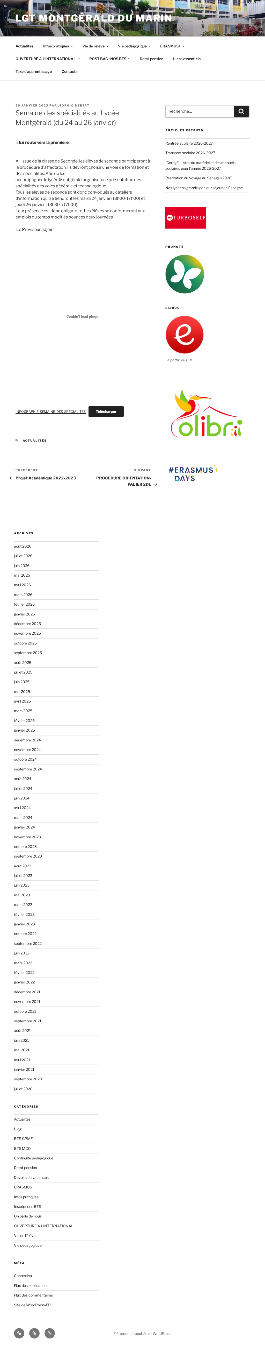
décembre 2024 (27, 740)
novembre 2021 (27, 1001)
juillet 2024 (23, 788)
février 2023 (24, 914)
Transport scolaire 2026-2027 (190, 153)
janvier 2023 (24, 924)
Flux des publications (31, 1285)
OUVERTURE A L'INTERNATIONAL (43, 1226)
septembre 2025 (28, 652)
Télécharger (106, 411)
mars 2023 (23, 904)
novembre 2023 (27, 837)
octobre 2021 (25, 1011)
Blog (17, 1129)
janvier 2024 (24, 827)
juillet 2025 (23, 672)
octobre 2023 (25, 846)
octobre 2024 (25, 759)
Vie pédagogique (132, 46)
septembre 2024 (28, 769)
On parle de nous (28, 1216)
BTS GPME (23, 1138)
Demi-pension (151, 58)
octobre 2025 (25, 643)
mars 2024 (23, 817)
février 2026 (24, 604)
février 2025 (24, 720)
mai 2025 (22, 691)
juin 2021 (21, 1040)
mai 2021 (22, 1050)
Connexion (23, 1275)
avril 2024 (22, 807)
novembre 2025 (27, 633)
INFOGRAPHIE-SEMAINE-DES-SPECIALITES (51, 412)
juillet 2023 (23, 875)
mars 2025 (23, 711)
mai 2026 (22, 575)
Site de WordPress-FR (32, 1305)
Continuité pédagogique (33, 1158)
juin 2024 (22, 798)
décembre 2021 (27, 992)
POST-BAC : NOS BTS (107, 58)
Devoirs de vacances (31, 1177)
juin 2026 (22, 565)
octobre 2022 (25, 933)
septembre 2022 (28, 943)
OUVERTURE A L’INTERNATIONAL (46, 58)
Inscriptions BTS (27, 1206)
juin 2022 (21, 953)
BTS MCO (22, 1148)
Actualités (24, 46)
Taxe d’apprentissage (34, 71)
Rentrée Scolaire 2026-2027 (189, 143)
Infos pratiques (56, 46)
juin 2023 (22, 885)
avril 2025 (22, 701)
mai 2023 (22, 895)
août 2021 (22, 1030)
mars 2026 (23, 594)
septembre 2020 (28, 1079)
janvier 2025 (24, 730)
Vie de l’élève (93, 46)
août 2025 (22, 662)
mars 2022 (23, 963)
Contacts (69, 71)
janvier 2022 (24, 982)
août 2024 (22, 778)
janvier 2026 (24, 614)
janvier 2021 (24, 1069)
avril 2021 (22, 1060)
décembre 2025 (27, 623)
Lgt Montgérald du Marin (94, 18)
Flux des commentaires (33, 1295)
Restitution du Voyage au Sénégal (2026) (198, 178)
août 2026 (22, 546)
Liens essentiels (187, 58)
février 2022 (24, 972)
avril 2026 (22, 585)
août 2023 (22, 866)
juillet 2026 (23, 556)
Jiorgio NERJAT (74, 105)
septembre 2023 (28, 856)
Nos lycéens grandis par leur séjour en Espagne (204, 188)
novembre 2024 (27, 749)
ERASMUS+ (170, 46)
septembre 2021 (27, 1021)
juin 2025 (22, 681)
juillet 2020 (23, 1089)
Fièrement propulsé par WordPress (142, 1333)
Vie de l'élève (24, 1235)
